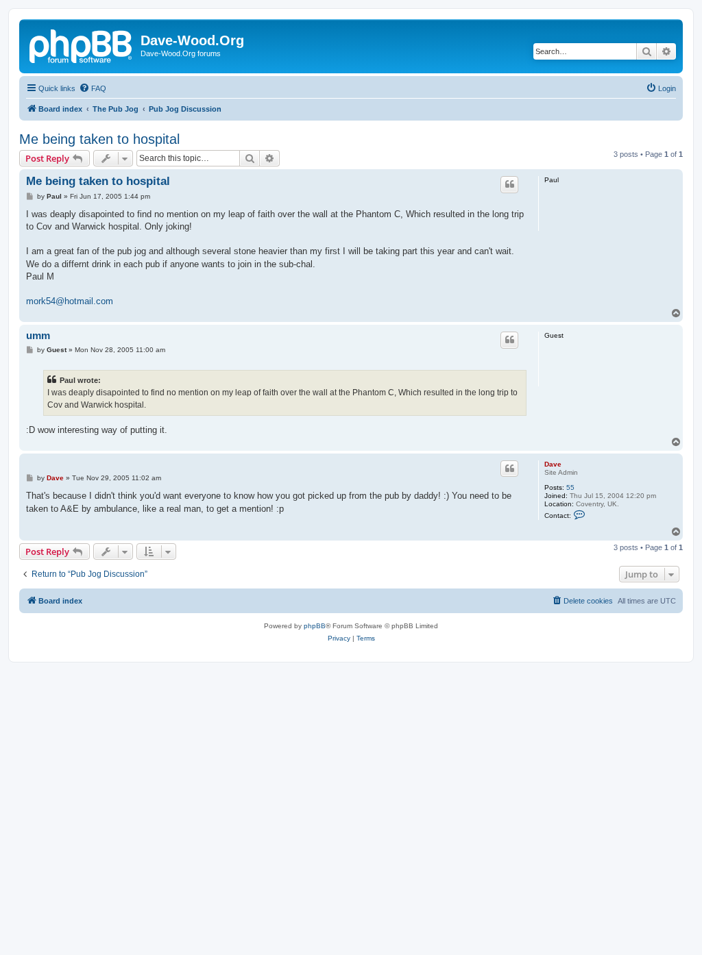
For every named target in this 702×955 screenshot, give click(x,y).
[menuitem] (92, 88)
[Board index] (82, 44)
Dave (552, 464)
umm (38, 335)
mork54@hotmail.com (69, 301)
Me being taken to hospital (99, 139)
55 (570, 487)
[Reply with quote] (509, 184)
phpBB (315, 626)
